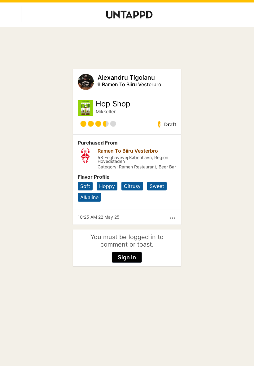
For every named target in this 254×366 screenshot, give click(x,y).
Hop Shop (113, 104)
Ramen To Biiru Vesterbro (131, 84)
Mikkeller (106, 111)
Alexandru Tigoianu (126, 77)
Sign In (127, 257)
